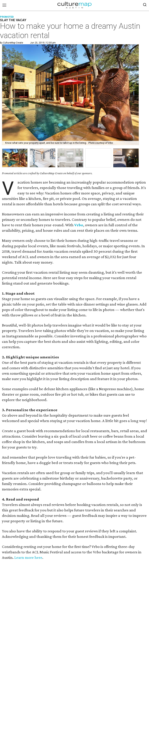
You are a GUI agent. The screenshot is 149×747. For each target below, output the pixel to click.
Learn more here (28, 557)
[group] (15, 158)
